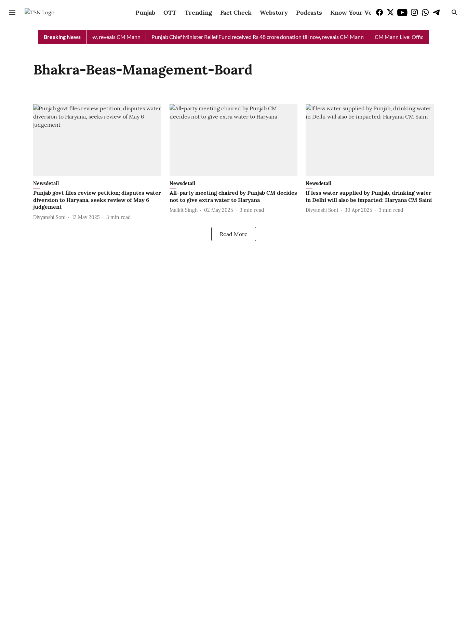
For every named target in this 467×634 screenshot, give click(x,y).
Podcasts (309, 12)
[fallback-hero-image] (97, 140)
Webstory (274, 12)
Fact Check (236, 12)
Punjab (145, 12)
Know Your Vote (354, 12)
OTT (169, 12)
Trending (198, 12)
